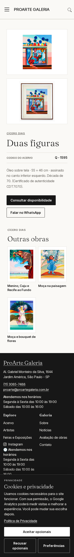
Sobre (43, 423)
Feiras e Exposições (17, 437)
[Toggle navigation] (6, 9)
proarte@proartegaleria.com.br (26, 390)
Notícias (45, 430)
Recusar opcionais (20, 545)
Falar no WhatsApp (25, 213)
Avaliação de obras (53, 437)
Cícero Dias (16, 133)
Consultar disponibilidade (31, 200)
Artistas (8, 430)
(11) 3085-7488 (14, 384)
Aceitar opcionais (37, 532)
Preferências (54, 546)
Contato (45, 445)
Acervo (8, 423)
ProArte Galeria (23, 362)
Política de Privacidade (20, 521)
